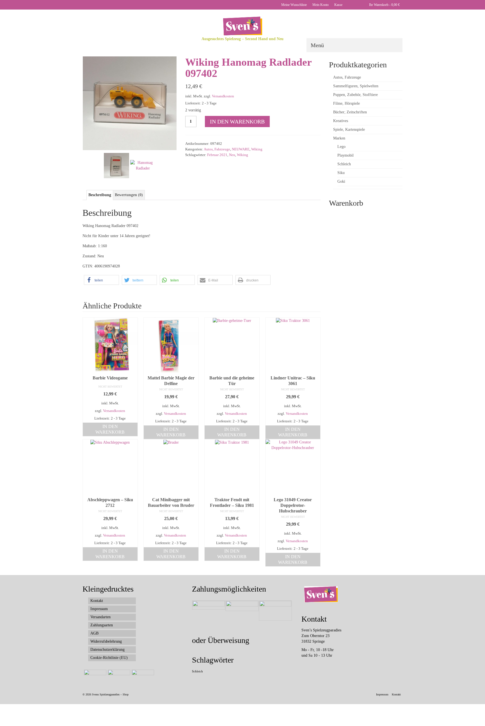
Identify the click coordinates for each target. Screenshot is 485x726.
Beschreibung (99, 195)
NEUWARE (241, 149)
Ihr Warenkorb (384, 5)
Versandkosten (223, 96)
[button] (101, 280)
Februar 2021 (217, 155)
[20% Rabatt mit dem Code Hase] (142, 677)
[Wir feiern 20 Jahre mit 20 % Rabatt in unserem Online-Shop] (118, 677)
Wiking (256, 149)
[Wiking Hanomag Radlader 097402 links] (116, 165)
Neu (232, 155)
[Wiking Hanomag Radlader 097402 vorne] (130, 103)
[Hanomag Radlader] (142, 165)
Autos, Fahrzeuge (217, 149)
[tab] (99, 195)
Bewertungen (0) (129, 195)
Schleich (197, 671)
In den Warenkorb (237, 121)
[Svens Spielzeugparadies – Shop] (242, 26)
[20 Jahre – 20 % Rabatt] (94, 677)
